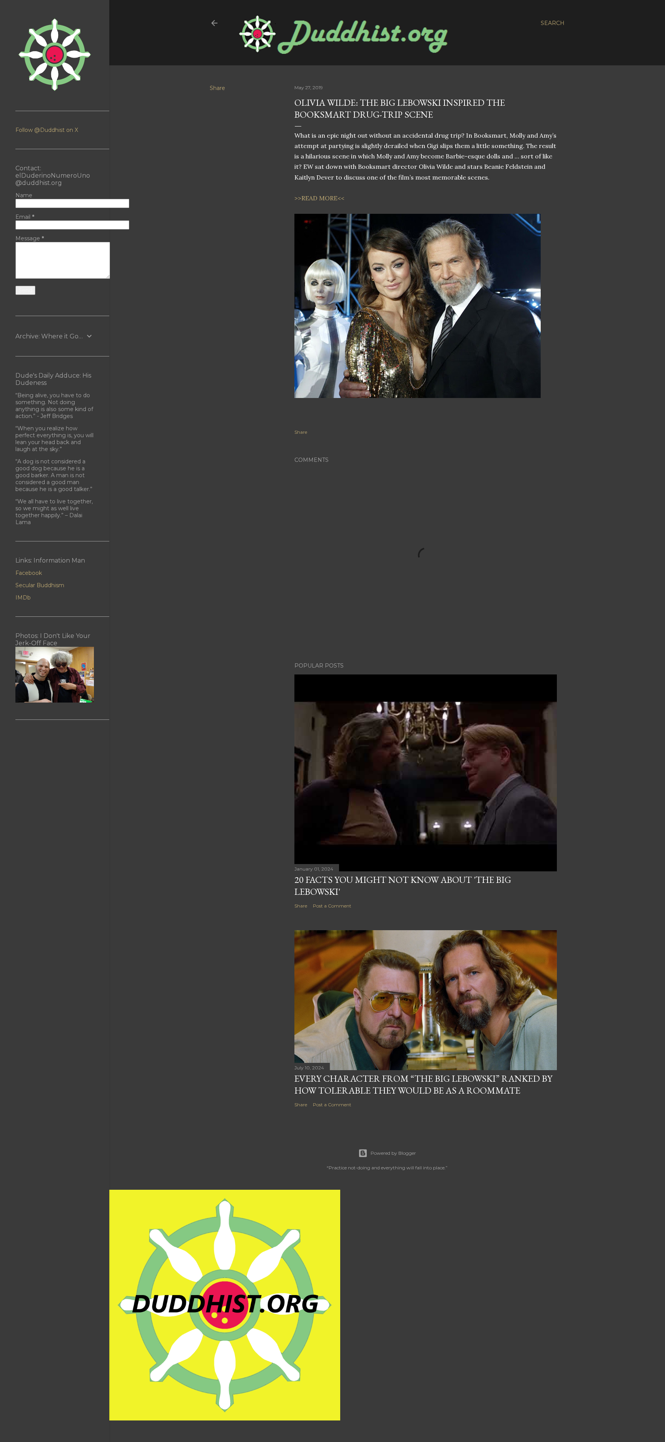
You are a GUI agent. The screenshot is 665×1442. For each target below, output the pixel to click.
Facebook (28, 572)
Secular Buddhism (39, 585)
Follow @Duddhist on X (46, 130)
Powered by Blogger (393, 1153)
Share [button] (217, 88)
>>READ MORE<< (319, 198)
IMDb (23, 597)
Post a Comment (332, 906)
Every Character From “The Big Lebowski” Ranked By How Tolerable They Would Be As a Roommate (423, 1084)
